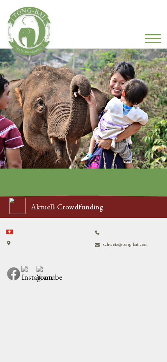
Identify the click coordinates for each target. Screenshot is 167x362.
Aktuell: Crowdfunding (67, 207)
